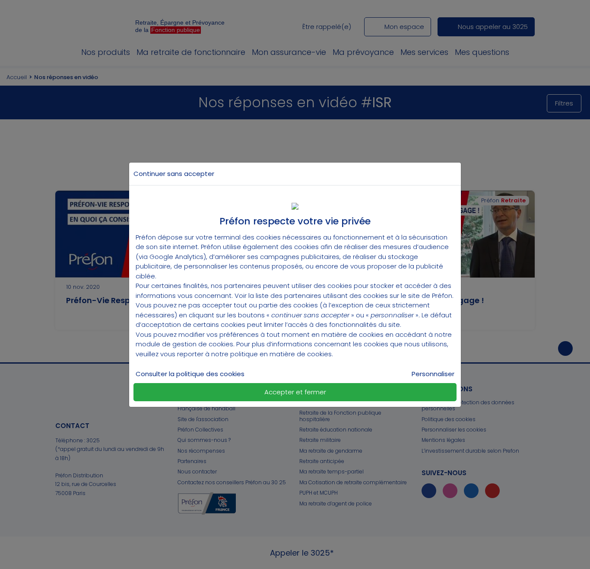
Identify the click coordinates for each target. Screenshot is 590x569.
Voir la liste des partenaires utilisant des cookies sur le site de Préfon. (344, 295)
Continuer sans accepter (173, 173)
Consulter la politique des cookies (190, 373)
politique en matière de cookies (281, 353)
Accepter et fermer (295, 391)
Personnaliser (433, 373)
